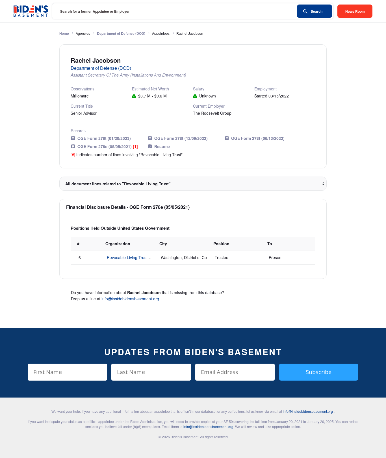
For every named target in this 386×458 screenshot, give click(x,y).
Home (64, 33)
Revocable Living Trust (127, 257)
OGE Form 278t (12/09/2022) (181, 138)
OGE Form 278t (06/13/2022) (258, 138)
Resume (162, 146)
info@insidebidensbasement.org (130, 298)
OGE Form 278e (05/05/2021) (107, 146)
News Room (355, 11)
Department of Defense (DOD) (121, 33)
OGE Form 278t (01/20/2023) (104, 138)
